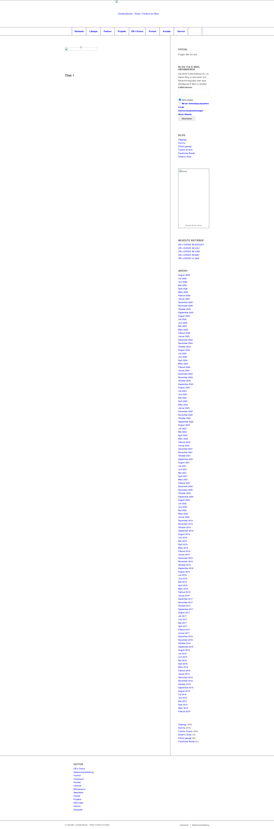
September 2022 (185, 421)
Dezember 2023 (185, 373)
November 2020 (185, 489)
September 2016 (185, 646)
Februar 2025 (184, 332)
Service (77, 806)
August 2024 (184, 349)
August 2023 (184, 387)
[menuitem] (79, 31)
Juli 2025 (182, 319)
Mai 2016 (182, 660)
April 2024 (182, 360)
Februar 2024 (184, 367)
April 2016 (182, 663)
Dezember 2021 (185, 448)
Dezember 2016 (185, 636)
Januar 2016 (183, 673)
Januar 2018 (183, 595)
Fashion (77, 775)
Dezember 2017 (185, 598)
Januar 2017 (183, 632)
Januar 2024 (183, 370)
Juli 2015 (182, 694)
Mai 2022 (182, 431)
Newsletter (78, 792)
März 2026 (183, 292)
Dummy (181, 142)
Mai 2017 (182, 622)
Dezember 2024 (185, 339)
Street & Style (184, 156)
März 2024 (183, 363)
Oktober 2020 (184, 493)
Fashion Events (185, 149)
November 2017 (185, 602)
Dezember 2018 (185, 557)
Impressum (79, 778)
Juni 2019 (182, 537)
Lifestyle (77, 785)
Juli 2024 (182, 353)
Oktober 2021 (184, 455)
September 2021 (185, 459)
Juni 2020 (182, 506)
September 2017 (185, 609)
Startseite (78, 809)
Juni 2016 (182, 656)
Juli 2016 (182, 653)
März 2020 (183, 513)
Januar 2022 (183, 445)
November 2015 (185, 680)
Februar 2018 (184, 591)
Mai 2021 (182, 472)
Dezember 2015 (185, 677)
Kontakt (77, 782)
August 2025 (184, 315)
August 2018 (184, 571)
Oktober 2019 (184, 527)
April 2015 (182, 704)
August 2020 (184, 499)
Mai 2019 (182, 540)
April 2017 (182, 626)
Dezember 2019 (185, 520)
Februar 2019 (184, 551)
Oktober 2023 (184, 380)
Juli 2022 (182, 428)
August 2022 (184, 424)
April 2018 (182, 585)
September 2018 (185, 568)
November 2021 (185, 452)
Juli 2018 (182, 574)
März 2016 (183, 666)
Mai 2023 (182, 397)
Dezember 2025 (185, 302)
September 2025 (185, 312)
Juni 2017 (182, 619)
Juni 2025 (182, 322)
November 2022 (185, 414)
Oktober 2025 (184, 309)
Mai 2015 (182, 701)
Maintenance (79, 789)
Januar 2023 (183, 407)
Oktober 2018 (184, 564)
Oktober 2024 (184, 346)
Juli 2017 (182, 615)
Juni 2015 (182, 697)
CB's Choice (187, 100)
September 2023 (185, 384)
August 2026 (184, 274)
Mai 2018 (182, 581)
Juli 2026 (182, 278)
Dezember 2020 (185, 486)
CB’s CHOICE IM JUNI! (189, 251)
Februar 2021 (184, 482)
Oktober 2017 (184, 605)
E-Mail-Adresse (185, 87)
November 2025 (185, 305)
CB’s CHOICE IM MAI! (188, 254)
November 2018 (185, 561)
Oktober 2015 (184, 684)
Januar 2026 (183, 298)
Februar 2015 (184, 711)
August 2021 (184, 462)
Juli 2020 (182, 503)
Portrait (77, 795)
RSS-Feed (78, 802)
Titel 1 (69, 75)
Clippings (182, 139)
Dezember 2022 (185, 411)
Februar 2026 (184, 295)
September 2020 (185, 496)
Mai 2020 (182, 510)
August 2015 (184, 690)
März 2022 (183, 438)
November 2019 (185, 523)
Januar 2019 (183, 554)
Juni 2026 (182, 281)
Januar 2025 (183, 336)
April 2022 (182, 435)
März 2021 (183, 479)
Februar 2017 (184, 629)
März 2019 (183, 547)
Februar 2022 (184, 442)
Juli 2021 (182, 465)
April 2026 (182, 288)
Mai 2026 (182, 285)
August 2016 (184, 649)
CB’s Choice (79, 768)
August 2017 (184, 612)
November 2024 (185, 343)
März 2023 (183, 404)
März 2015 (183, 707)
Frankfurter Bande (186, 153)
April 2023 (182, 401)
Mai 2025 (182, 326)
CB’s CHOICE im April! (188, 258)
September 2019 (185, 530)
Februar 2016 (184, 670)
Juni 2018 (182, 578)
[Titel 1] (81, 49)
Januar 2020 (183, 516)
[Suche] (195, 31)
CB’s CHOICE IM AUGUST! (191, 244)
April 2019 (182, 544)
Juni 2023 (182, 394)
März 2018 (183, 588)
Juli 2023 (182, 390)
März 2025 (183, 329)
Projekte (77, 799)
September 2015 (185, 687)
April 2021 (182, 476)
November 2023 (185, 377)
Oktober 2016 (184, 643)
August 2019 (184, 534)
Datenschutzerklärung (84, 772)
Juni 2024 (182, 356)
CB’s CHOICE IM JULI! (189, 248)
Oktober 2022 (184, 418)
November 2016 (185, 639)
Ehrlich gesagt (184, 146)
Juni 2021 (182, 469)
